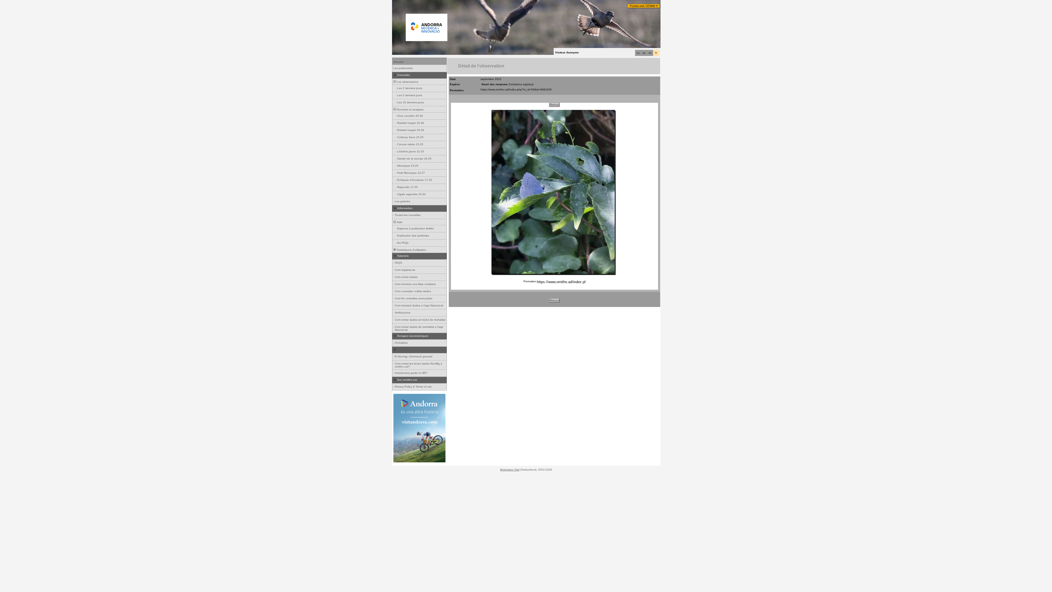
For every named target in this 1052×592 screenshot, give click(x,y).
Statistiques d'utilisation (411, 249)
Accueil (398, 61)
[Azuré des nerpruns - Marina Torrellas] (553, 192)
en (650, 53)
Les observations (407, 81)
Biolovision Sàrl (509, 469)
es (644, 53)
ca (638, 53)
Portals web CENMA (642, 5)
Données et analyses (410, 109)
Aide (399, 222)
